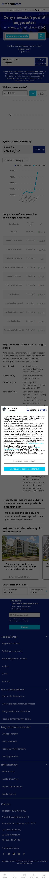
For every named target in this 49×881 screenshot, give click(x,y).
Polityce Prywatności (35, 443)
